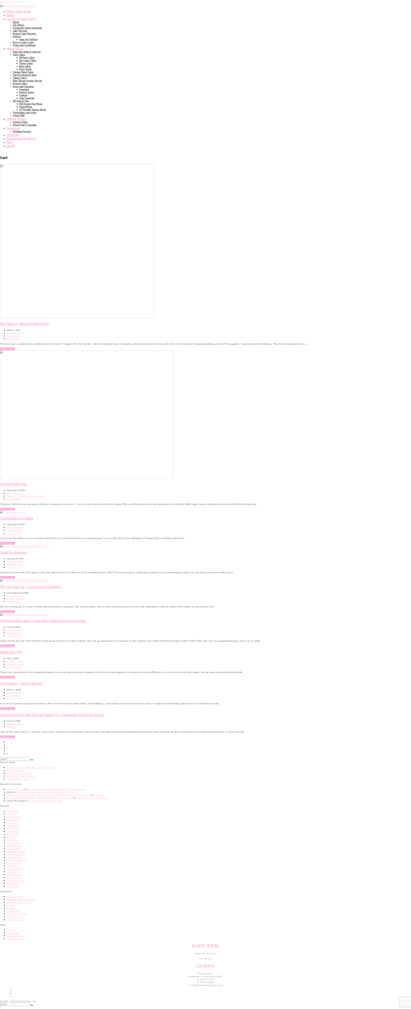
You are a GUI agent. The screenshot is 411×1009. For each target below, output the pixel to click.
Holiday (10, 905)
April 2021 (11, 840)
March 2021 (12, 842)
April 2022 (11, 828)
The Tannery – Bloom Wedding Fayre (25, 324)
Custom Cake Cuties (17, 778)
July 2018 (11, 883)
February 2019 (14, 874)
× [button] (0, 1007)
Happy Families (15, 770)
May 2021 (11, 837)
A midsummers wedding (16, 518)
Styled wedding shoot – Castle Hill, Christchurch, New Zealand (43, 621)
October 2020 (14, 857)
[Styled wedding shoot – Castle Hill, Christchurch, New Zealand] (24, 614)
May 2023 (11, 813)
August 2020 (13, 863)
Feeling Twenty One (13, 484)
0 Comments (14, 338)
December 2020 (15, 851)
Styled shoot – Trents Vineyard (21, 683)
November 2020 (15, 854)
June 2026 (12, 811)
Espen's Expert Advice (18, 902)
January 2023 (13, 816)
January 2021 (13, 848)
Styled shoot (13, 335)
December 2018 (15, 880)
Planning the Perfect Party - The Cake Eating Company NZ (39, 797)
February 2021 (14, 845)
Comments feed (15, 935)
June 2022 (12, 825)
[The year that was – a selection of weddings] (24, 580)
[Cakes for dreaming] (24, 546)
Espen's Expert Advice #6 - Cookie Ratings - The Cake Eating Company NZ (48, 795)
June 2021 (11, 834)
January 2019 (13, 877)
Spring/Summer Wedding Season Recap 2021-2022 (57, 789)
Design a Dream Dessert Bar (92, 797)
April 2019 (11, 871)
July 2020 (11, 866)
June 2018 (12, 886)
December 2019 (15, 868)
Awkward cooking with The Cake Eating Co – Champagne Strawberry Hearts (52, 715)
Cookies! (99, 795)
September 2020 (16, 860)
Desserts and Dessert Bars (21, 899)
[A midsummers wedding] (12, 512)
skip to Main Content (11, 1)
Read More (7, 349)
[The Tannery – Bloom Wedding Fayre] (77, 317)
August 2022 (13, 819)
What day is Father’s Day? (20, 776)
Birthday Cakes (14, 896)
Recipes (11, 726)
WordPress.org (14, 938)
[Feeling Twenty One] (86, 477)
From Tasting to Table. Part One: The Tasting (31, 767)
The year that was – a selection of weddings (30, 587)
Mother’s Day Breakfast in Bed (45, 800)
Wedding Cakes (15, 564)
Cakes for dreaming (13, 552)
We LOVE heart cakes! (18, 773)
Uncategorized (36, 496)
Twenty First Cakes (16, 496)
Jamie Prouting (15, 333)
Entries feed (13, 932)
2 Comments (13, 499)
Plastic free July (11, 652)
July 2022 (11, 822)
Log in (10, 929)
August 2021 (13, 831)
